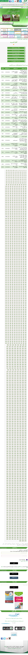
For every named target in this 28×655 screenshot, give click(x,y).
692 (19, 289)
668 (6, 284)
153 (17, 193)
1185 (20, 385)
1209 (20, 391)
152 (19, 193)
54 (20, 177)
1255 (25, 401)
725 (12, 295)
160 (23, 195)
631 (21, 279)
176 (10, 197)
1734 (7, 506)
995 (12, 343)
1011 (15, 346)
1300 (12, 410)
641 (21, 280)
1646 (7, 487)
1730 (17, 506)
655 (12, 282)
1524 (12, 460)
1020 (12, 348)
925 (12, 330)
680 (23, 287)
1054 (7, 355)
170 (23, 197)
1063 (25, 359)
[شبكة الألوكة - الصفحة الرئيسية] (22, 5)
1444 (12, 442)
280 (23, 216)
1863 (25, 537)
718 (6, 293)
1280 (23, 407)
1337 (20, 419)
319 (25, 223)
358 (6, 229)
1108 (12, 368)
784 (14, 305)
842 (19, 316)
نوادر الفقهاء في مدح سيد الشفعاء (23, 97)
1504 (23, 457)
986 (10, 341)
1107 (15, 368)
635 (12, 279)
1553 (20, 467)
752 (19, 300)
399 (25, 238)
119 (25, 188)
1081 (20, 362)
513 (17, 257)
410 (23, 239)
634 (14, 279)
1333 (10, 417)
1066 (17, 359)
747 (8, 298)
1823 (25, 528)
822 (19, 312)
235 (12, 207)
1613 (10, 480)
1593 (20, 476)
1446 (7, 442)
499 (25, 255)
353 (17, 229)
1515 (15, 458)
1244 (12, 398)
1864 (23, 537)
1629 (10, 483)
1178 (17, 384)
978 (6, 339)
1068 (12, 359)
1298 (17, 410)
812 (19, 311)
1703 (25, 501)
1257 (20, 401)
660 (23, 284)
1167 (25, 382)
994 (14, 343)
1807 (25, 524)
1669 (10, 492)
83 (11, 181)
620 (23, 277)
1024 (23, 350)
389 (25, 236)
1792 (23, 521)
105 (13, 184)
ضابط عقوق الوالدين (23, 109)
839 (25, 316)
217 (8, 204)
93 (15, 182)
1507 (15, 457)
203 (17, 202)
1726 (7, 505)
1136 (23, 375)
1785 (20, 519)
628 (6, 277)
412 (19, 239)
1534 (7, 462)
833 (17, 314)
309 (25, 222)
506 (10, 255)
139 (25, 191)
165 (12, 195)
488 (6, 252)
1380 (12, 428)
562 (19, 266)
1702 (7, 499)
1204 (12, 389)
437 (8, 243)
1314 (17, 414)
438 (6, 243)
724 (14, 295)
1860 (12, 535)
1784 (23, 519)
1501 (10, 455)
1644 (12, 487)
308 (6, 220)
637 (8, 279)
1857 (20, 535)
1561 (20, 469)
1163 (15, 380)
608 (6, 273)
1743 (25, 510)
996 (10, 343)
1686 (7, 496)
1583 (25, 474)
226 (10, 206)
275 (12, 214)
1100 (12, 366)
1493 (10, 453)
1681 (20, 496)
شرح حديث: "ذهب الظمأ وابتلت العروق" (23, 115)
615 (12, 275)
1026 (17, 350)
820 (23, 312)
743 (17, 298)
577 (8, 268)
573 (17, 268)
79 (18, 181)
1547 (15, 466)
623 (17, 277)
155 (12, 193)
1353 (20, 423)
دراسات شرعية (17, 50)
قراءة (3, 68)
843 (17, 316)
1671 (25, 494)
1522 (17, 460)
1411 (15, 435)
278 (6, 214)
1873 (20, 539)
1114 (18, 369)
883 (17, 323)
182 (19, 198)
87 (25, 182)
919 (25, 330)
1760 (23, 514)
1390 (7, 430)
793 (17, 307)
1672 (23, 494)
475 (12, 250)
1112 (23, 369)
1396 (12, 432)
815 (12, 311)
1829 (10, 528)
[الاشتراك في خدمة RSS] (24, 5)
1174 (7, 382)
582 (19, 270)
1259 (15, 401)
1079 (25, 362)
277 (8, 214)
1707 (15, 501)
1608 (23, 480)
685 (12, 287)
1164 (12, 380)
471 (21, 250)
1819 (15, 526)
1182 (7, 384)
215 (12, 204)
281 (21, 216)
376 (10, 232)
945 (12, 334)
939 (25, 334)
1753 (20, 512)
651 (21, 282)
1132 (12, 373)
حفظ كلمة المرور (22, 559)
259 (25, 213)
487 (8, 252)
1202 (17, 389)
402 (19, 238)
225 (12, 206)
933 (17, 332)
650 (23, 282)
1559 (25, 469)
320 (23, 223)
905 (12, 327)
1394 (17, 432)
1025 (20, 350)
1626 (17, 483)
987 (8, 341)
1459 (15, 446)
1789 (10, 519)
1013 (10, 346)
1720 (23, 505)
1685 (10, 496)
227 (8, 206)
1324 (12, 416)
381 (21, 234)
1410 (17, 435)
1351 (25, 423)
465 (12, 248)
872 (19, 321)
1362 (17, 425)
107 (8, 184)
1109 (10, 368)
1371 (15, 426)
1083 (15, 362)
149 (25, 193)
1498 (17, 455)
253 (17, 211)
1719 (25, 505)
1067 (15, 359)
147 (8, 191)
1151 (25, 378)
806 (10, 309)
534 (14, 261)
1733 (10, 506)
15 (25, 172)
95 (11, 182)
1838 (7, 530)
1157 (10, 378)
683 (17, 287)
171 (21, 197)
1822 (7, 526)
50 (6, 175)
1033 (20, 352)
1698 (17, 499)
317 (8, 222)
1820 (12, 526)
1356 (12, 423)
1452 (12, 444)
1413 (10, 435)
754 (14, 300)
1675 (15, 494)
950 (23, 336)
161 (21, 195)
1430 (7, 439)
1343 (25, 421)
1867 (15, 537)
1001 (20, 344)
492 (19, 254)
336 (10, 225)
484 (14, 252)
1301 (10, 410)
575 (12, 268)
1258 (17, 401)
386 (10, 234)
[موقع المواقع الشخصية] (4, 33)
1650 (17, 489)
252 (19, 211)
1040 (23, 353)
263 (17, 213)
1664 (23, 492)
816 (10, 311)
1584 (23, 474)
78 (20, 181)
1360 (23, 425)
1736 (23, 508)
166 (10, 195)
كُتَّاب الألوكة (14, 611)
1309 (10, 412)
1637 (10, 485)
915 (12, 328)
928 (6, 330)
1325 (10, 416)
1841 (20, 531)
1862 (7, 535)
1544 (23, 466)
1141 (10, 375)
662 (19, 284)
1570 (17, 471)
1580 (12, 473)
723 (17, 295)
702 (19, 291)
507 (8, 255)
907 (8, 327)
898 (6, 325)
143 (17, 191)
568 (6, 266)
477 (8, 250)
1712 (23, 503)
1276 (12, 405)
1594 (17, 476)
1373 (10, 426)
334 (14, 225)
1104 (23, 368)
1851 (15, 533)
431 (21, 243)
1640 (23, 487)
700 (23, 291)
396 (10, 236)
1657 (20, 490)
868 (6, 320)
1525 (10, 460)
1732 (12, 506)
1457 (20, 446)
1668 (12, 492)
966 (10, 337)
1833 (20, 530)
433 (17, 243)
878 (6, 321)
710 (23, 293)
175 (12, 197)
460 (23, 248)
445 (12, 245)
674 (14, 286)
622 (19, 277)
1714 (17, 503)
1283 (15, 407)
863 (17, 320)
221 (21, 206)
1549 (10, 466)
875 (12, 321)
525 (12, 259)
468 (6, 248)
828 (6, 312)
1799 (25, 523)
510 (23, 257)
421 (21, 241)
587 (8, 270)
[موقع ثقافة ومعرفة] (11, 30)
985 (12, 341)
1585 (20, 474)
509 (25, 257)
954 (14, 336)
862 (19, 320)
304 (14, 220)
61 (8, 177)
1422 (7, 437)
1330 (17, 417)
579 (25, 270)
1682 (17, 496)
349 (25, 229)
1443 (15, 442)
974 (14, 339)
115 (12, 186)
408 (6, 238)
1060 (12, 357)
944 (14, 334)
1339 (15, 419)
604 (14, 273)
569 (25, 268)
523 (17, 259)
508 (6, 255)
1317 (10, 414)
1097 (20, 366)
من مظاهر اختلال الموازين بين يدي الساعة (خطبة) (24, 100)
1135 (25, 375)
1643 (15, 487)
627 (8, 277)
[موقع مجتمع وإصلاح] (4, 30)
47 (11, 175)
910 (23, 328)
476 (10, 250)
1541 (10, 464)
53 (22, 177)
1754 (17, 512)
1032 (23, 352)
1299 (15, 410)
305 (12, 220)
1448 (23, 444)
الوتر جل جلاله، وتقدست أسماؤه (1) (23, 134)
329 (25, 225)
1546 (17, 466)
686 (10, 287)
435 (12, 243)
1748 (12, 510)
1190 (7, 385)
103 (17, 184)
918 (6, 328)
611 (21, 275)
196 (10, 200)
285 (12, 216)
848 (6, 316)
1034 (17, 352)
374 (14, 232)
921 (21, 330)
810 (23, 311)
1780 (12, 517)
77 (22, 181)
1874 (17, 539)
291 (21, 218)
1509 (10, 457)
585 (12, 270)
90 (20, 182)
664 (14, 284)
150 (23, 193)
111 (21, 186)
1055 (25, 357)
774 (14, 303)
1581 (10, 473)
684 (14, 287)
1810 (17, 524)
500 (23, 255)
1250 (17, 400)
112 (19, 186)
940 (23, 334)
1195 (15, 387)
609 (25, 275)
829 (25, 314)
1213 (10, 391)
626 (10, 277)
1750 (7, 510)
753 (17, 300)
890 (23, 325)
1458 (17, 446)
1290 (17, 409)
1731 (15, 506)
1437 (10, 441)
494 (14, 254)
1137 (20, 375)
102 (19, 184)
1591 (25, 476)
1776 (23, 517)
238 (6, 207)
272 (19, 214)
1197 (10, 387)
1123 (15, 371)
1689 (20, 498)
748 (6, 298)
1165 (10, 380)
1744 (23, 510)
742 (19, 298)
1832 (23, 530)
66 (20, 179)
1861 (10, 535)
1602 (17, 478)
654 (14, 282)
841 (21, 316)
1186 (17, 385)
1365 (10, 425)
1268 (12, 403)
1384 (23, 430)
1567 (25, 471)
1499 (15, 455)
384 (14, 234)
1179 (15, 384)
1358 (7, 423)
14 (6, 170)
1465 (20, 448)
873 (17, 321)
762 (19, 302)
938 (6, 332)
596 (10, 271)
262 (19, 213)
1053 (10, 355)
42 (20, 175)
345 (12, 227)
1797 (10, 521)
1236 (12, 396)
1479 (25, 451)
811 (21, 311)
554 (14, 264)
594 (14, 271)
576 (10, 268)
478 (6, 250)
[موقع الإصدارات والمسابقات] (11, 36)
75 (25, 181)
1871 (25, 539)
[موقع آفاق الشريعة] (17, 30)
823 (17, 312)
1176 (23, 384)
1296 (23, 410)
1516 (12, 458)
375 (12, 232)
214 (14, 204)
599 (25, 273)
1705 (20, 501)
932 (19, 332)
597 (8, 271)
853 (17, 318)
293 (17, 218)
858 (6, 318)
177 (8, 197)
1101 (10, 366)
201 (21, 202)
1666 (17, 492)
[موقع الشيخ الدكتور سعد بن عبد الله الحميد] (14, 11)
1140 (12, 375)
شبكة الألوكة (25, 39)
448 (6, 245)
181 (21, 198)
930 (23, 332)
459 (25, 248)
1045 (10, 353)
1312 (23, 414)
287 (8, 216)
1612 (12, 480)
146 (10, 191)
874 (14, 321)
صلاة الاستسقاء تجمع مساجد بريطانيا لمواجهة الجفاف (14, 620)
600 (23, 273)
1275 (15, 405)
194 (14, 200)
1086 (7, 362)
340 (23, 227)
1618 (17, 482)
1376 (23, 428)
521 (21, 259)
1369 (20, 426)
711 (21, 293)
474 (14, 250)
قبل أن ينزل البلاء (23, 95)
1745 (20, 510)
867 (8, 320)
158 (6, 193)
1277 (10, 405)
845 (12, 316)
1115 (15, 369)
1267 (15, 403)
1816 (23, 526)
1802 (17, 523)
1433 (20, 441)
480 (23, 252)
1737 (20, 508)
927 (8, 330)
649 (25, 282)
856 (10, 318)
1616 (23, 482)
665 (12, 284)
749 (25, 300)
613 (17, 275)
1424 (23, 439)
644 (14, 280)
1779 (15, 517)
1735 (25, 508)
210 (23, 204)
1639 (25, 487)
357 (8, 229)
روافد (17, 58)
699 (25, 291)
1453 (10, 444)
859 (25, 320)
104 (15, 184)
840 (23, 316)
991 (21, 343)
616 (10, 275)
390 (23, 236)
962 (19, 337)
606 (10, 273)
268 (6, 213)
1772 (12, 515)
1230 (7, 394)
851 (21, 318)
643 (17, 280)
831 (21, 314)
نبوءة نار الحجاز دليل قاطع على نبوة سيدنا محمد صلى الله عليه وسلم (23, 140)
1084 (12, 362)
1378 (17, 428)
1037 (10, 352)
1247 (25, 400)
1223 (25, 394)
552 (19, 264)
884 (14, 323)
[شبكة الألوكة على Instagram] (18, 1)
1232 (23, 396)
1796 (12, 521)
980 (23, 341)
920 (23, 330)
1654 (7, 489)
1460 (12, 446)
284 (14, 216)
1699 (15, 499)
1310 (7, 412)
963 (17, 337)
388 (6, 234)
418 (6, 239)
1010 (17, 346)
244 (14, 209)
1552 (23, 467)
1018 (17, 348)
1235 (15, 396)
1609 (20, 480)
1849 (20, 533)
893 (17, 325)
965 (12, 337)
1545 (20, 466)
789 (25, 307)
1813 (10, 524)
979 (25, 341)
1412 (12, 435)
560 (23, 266)
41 (22, 175)
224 (14, 206)
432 (19, 243)
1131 (15, 373)
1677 (10, 494)
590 (23, 271)
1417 (20, 437)
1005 (10, 344)
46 (13, 175)
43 (18, 175)
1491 (15, 453)
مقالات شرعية (17, 47)
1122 (18, 371)
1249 (20, 400)
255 (12, 211)
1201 (20, 389)
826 (10, 312)
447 (8, 245)
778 (6, 303)
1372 (12, 426)
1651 (15, 489)
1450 (17, 444)
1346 (17, 421)
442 (19, 245)
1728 (23, 506)
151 (21, 193)
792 (19, 307)
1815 (25, 526)
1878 (7, 539)
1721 (20, 505)
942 (19, 334)
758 (6, 300)
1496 (23, 455)
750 (23, 300)
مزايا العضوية (19, 566)
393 (17, 236)
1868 (12, 537)
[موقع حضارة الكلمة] (24, 33)
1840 (23, 531)
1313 (20, 414)
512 (19, 257)
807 (8, 309)
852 (19, 318)
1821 (10, 526)
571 (21, 268)
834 (14, 314)
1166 (7, 380)
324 (14, 223)
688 (6, 287)
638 (6, 279)
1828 (12, 528)
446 (10, 245)
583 (17, 270)
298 (6, 218)
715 (12, 293)
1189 (10, 385)
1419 (15, 437)
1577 (20, 473)
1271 (25, 405)
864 (14, 320)
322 (19, 223)
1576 (23, 473)
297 (8, 218)
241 (21, 209)
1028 (12, 350)
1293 (10, 409)
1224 (23, 394)
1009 (20, 346)
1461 (10, 446)
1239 (25, 398)
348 (6, 227)
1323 (15, 416)
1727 (25, 506)
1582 (7, 473)
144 (14, 191)
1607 (25, 480)
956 (10, 336)
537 (8, 261)
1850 (17, 533)
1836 (12, 530)
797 (8, 307)
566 (10, 266)
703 (17, 291)
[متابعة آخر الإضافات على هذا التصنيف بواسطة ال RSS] (13, 44)
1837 (10, 530)
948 (6, 334)
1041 (20, 353)
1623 (25, 483)
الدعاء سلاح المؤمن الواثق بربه (23, 145)
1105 (20, 368)
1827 (15, 528)
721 (21, 295)
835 (12, 314)
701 (21, 291)
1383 (25, 430)
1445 (10, 442)
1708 (12, 501)
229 (25, 207)
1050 (17, 355)
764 (14, 302)
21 (15, 172)
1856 (23, 535)
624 (14, 277)
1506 (17, 457)
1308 (12, 412)
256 (10, 211)
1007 (25, 346)
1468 (12, 448)
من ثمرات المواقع (16, 61)
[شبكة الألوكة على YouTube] (15, 1)
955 (12, 336)
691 (21, 289)
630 (23, 279)
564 (14, 266)
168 (6, 195)
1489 (20, 453)
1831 (25, 530)
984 (14, 341)
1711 (25, 503)
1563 (15, 469)
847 (8, 316)
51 (25, 177)
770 (23, 303)
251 (21, 211)
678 (6, 286)
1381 (10, 428)
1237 (10, 396)
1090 (17, 364)
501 (21, 255)
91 (18, 182)
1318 (7, 414)
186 (10, 198)
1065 (20, 359)
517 (8, 257)
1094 (7, 364)
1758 (7, 512)
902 (19, 327)
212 (19, 204)
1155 (15, 378)
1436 (12, 441)
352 (19, 229)
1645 (10, 487)
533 (17, 261)
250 (23, 211)
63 (25, 179)
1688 (23, 498)
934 (14, 332)
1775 (25, 517)
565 (12, 266)
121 (21, 188)
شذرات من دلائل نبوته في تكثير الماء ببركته (23, 87)
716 (10, 293)
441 (21, 245)
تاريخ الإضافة (7, 68)
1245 (10, 398)
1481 (20, 451)
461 (21, 248)
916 (10, 328)
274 (14, 214)
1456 (23, 446)
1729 (20, 506)
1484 (12, 451)
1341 (10, 419)
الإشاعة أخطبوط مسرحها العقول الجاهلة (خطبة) (22, 161)
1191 (25, 387)
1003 (15, 344)
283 (17, 216)
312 (19, 222)
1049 (20, 355)
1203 (15, 389)
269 (25, 214)
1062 (7, 357)
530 (23, 261)
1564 (12, 469)
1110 (7, 368)
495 (12, 254)
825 (12, 312)
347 (8, 227)
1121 (20, 371)
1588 (12, 474)
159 (25, 195)
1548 (12, 466)
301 (21, 220)
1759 (25, 514)
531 (21, 261)
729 (25, 296)
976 (10, 339)
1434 (17, 441)
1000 (23, 344)
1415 (25, 437)
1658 (17, 490)
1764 (12, 514)
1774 (7, 515)
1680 (23, 496)
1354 (17, 423)
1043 (15, 353)
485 (12, 252)
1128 (23, 373)
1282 (17, 407)
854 (14, 318)
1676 (12, 494)
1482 (17, 451)
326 (10, 223)
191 (21, 200)
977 (8, 339)
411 (21, 239)
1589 (10, 474)
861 (21, 320)
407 (8, 238)
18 (20, 172)
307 (8, 220)
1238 (7, 396)
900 (23, 327)
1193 (20, 387)
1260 (12, 401)
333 (17, 225)
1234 (17, 396)
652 (19, 282)
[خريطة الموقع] (26, 5)
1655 (25, 490)
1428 (12, 439)
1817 (20, 526)
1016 (23, 348)
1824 (23, 528)
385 (12, 234)
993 (17, 343)
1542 (7, 464)
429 (25, 243)
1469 (10, 448)
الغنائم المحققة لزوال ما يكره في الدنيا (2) (23, 76)
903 (17, 327)
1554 (17, 467)
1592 (23, 476)
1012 (12, 346)
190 (23, 200)
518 (6, 257)
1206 (7, 389)
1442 (17, 442)
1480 (23, 451)
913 (17, 328)
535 (12, 261)
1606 (7, 478)
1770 (17, 515)
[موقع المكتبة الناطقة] (17, 36)
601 (21, 273)
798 (6, 307)
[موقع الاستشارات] (17, 33)
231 (21, 207)
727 (8, 295)
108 (6, 184)
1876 (12, 539)
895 (12, 325)
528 (6, 259)
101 (21, 184)
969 (25, 339)
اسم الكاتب (15, 68)
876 (10, 321)
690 (23, 289)
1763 (15, 514)
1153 (20, 378)
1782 (7, 517)
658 (6, 282)
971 (21, 339)
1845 (10, 531)
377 (8, 232)
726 (10, 295)
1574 (7, 471)
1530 (17, 462)
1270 (7, 403)
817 (8, 311)
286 (10, 216)
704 (14, 291)
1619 (15, 482)
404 (14, 238)
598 (6, 271)
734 (14, 296)
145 (12, 191)
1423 (25, 439)
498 (6, 254)
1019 (15, 348)
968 (6, 337)
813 (17, 311)
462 (19, 248)
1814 (7, 524)
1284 (12, 407)
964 (14, 337)
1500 (12, 455)
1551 (25, 467)
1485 (10, 451)
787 (8, 305)
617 (8, 275)
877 (8, 321)
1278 (7, 405)
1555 (15, 467)
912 (19, 328)
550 (23, 264)
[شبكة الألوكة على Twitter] (13, 1)
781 (21, 305)
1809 (20, 524)
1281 (20, 407)
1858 (17, 535)
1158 (7, 378)
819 (25, 312)
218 (6, 204)
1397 (10, 432)
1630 (7, 483)
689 (25, 289)
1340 (12, 419)
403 (17, 238)
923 (17, 330)
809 (25, 311)
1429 (10, 439)
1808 (23, 524)
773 (17, 303)
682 (19, 287)
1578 (17, 473)
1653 (10, 489)
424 (14, 241)
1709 (10, 501)
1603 (15, 478)
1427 (15, 439)
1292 (12, 409)
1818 (17, 526)
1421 (10, 437)
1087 (25, 364)
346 (10, 227)
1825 (20, 528)
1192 (23, 387)
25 (8, 172)
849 (25, 318)
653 (17, 282)
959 (25, 337)
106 (10, 184)
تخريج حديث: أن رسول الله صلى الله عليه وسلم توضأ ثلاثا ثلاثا (22, 148)
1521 (20, 460)
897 (8, 325)
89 (22, 182)
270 (23, 214)
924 (14, 330)
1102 (7, 366)
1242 (17, 398)
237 (8, 207)
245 (12, 209)
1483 (15, 451)
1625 (20, 483)
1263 (25, 403)
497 (8, 254)
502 (19, 255)
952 (19, 336)
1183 (25, 385)
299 (25, 220)
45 (15, 175)
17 (22, 172)
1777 (20, 517)
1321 (20, 416)
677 (8, 286)
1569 (20, 471)
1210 (17, 391)
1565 (10, 469)
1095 (25, 366)
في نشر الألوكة (14, 577)
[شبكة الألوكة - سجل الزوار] (17, 5)
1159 (25, 380)
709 (25, 293)
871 (21, 321)
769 (25, 303)
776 (10, 303)
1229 (10, 394)
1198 (7, 387)
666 (10, 284)
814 (14, 311)
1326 (7, 416)
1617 (20, 482)
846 (10, 316)
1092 (12, 364)
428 (6, 241)
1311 (25, 414)
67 (18, 179)
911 (21, 328)
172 (19, 197)
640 (23, 280)
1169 (20, 382)
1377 (20, 428)
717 (8, 293)
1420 (12, 437)
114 (14, 186)
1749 (10, 510)
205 (12, 202)
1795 (15, 521)
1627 (15, 483)
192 (19, 200)
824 (14, 312)
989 (25, 343)
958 (6, 336)
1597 (10, 476)
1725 (10, 505)
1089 (20, 364)
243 (17, 209)
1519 (25, 460)
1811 (15, 524)
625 (12, 277)
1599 (25, 478)
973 (17, 339)
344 (14, 227)
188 (6, 198)
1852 (12, 533)
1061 (10, 357)
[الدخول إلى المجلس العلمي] (19, 26)
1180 (12, 384)
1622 (7, 482)
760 (23, 302)
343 (17, 227)
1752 (23, 512)
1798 (7, 521)
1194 (17, 387)
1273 (20, 405)
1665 (20, 492)
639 (25, 280)
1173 (10, 382)
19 (18, 172)
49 (8, 175)
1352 (23, 423)
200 (23, 202)
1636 (12, 485)
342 (19, 227)
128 (6, 188)
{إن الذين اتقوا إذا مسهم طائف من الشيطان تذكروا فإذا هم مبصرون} (23, 72)
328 (6, 223)
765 (12, 302)
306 (10, 220)
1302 (7, 410)
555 (12, 264)
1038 (7, 352)
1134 (7, 373)
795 (12, 307)
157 (8, 193)
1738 (17, 508)
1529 (20, 462)
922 (19, 330)
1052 (12, 355)
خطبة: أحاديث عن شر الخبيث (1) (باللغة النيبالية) (23, 152)
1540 (12, 464)
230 (23, 207)
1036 (12, 352)
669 (25, 286)
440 (23, 245)
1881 (20, 540)
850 (23, 318)
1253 (10, 400)
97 (8, 182)
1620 (12, 482)
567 (8, 266)
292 (19, 218)
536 (10, 261)
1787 (15, 519)
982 (19, 341)
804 (14, 309)
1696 (23, 499)
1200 (23, 389)
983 (17, 341)
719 (25, 295)
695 (12, 289)
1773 (10, 515)
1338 (17, 419)
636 (10, 279)
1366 (7, 425)
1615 (25, 482)
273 (17, 214)
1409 (20, 435)
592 (19, 271)
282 (19, 216)
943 (17, 334)
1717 (10, 503)
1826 (17, 528)
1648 (23, 489)
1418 (17, 437)
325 (12, 223)
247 (8, 209)
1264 (23, 403)
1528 (23, 462)
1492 (12, 453)
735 (12, 296)
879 (25, 323)
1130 (17, 373)
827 (8, 312)
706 (10, 291)
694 (14, 289)
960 (23, 337)
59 (11, 177)
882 (19, 323)
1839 (25, 531)
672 (19, 286)
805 (12, 309)
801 (21, 309)
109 (25, 186)
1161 (20, 380)
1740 (12, 508)
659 (25, 284)
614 (14, 275)
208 (6, 202)
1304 (23, 412)
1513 (20, 458)
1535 (25, 464)
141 (21, 191)
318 (6, 222)
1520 (23, 460)
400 (23, 238)
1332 (12, 417)
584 (14, 270)
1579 (15, 473)
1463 (25, 448)
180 (23, 198)
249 (25, 211)
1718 (7, 503)
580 (23, 270)
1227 (15, 394)
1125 (10, 371)
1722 (17, 505)
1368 (23, 426)
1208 (23, 391)
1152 (23, 378)
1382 (7, 428)
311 (21, 222)
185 (12, 198)
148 (6, 191)
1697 (20, 499)
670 (23, 286)
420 (23, 241)
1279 (25, 407)
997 (8, 343)
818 (6, 311)
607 (8, 273)
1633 (20, 485)
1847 (25, 533)
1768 (23, 515)
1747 (15, 510)
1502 (7, 455)
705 (12, 291)
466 (10, 248)
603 (17, 273)
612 (19, 275)
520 (23, 259)
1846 (7, 531)
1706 (17, 501)
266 (10, 213)
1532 (12, 462)
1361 (20, 425)
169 (25, 197)
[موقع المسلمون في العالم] (11, 33)
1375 (25, 428)
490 (23, 254)
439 (25, 245)
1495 (25, 455)
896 (10, 325)
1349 (10, 421)
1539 (15, 464)
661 (21, 284)
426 (10, 241)
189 (25, 200)
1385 (20, 430)
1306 (17, 412)
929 (25, 332)
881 (21, 323)
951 (21, 336)
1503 (25, 457)
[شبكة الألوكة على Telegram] (20, 1)
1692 (12, 498)
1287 (25, 409)
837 (8, 314)
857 (8, 318)
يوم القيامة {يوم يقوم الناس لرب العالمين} (23, 104)
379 (25, 234)
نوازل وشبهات (17, 53)
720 (23, 295)
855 (12, 318)
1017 (20, 348)
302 (19, 220)
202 (19, 202)
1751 (25, 512)
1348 (12, 421)
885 (12, 323)
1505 (20, 457)
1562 (17, 469)
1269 (10, 403)
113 (17, 186)
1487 (25, 453)
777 (8, 303)
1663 (25, 492)
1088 (23, 364)
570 (23, 268)
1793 (20, 521)
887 (8, 323)
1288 (23, 409)
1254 (7, 400)
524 (14, 259)
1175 (25, 384)
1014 (7, 346)
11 (11, 170)
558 (6, 264)
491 (21, 254)
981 (21, 341)
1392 (23, 432)
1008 (23, 346)
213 (17, 204)
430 (23, 243)
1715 (15, 503)
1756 (12, 512)
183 (17, 198)
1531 (15, 462)
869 (25, 321)
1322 (17, 416)
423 (17, 241)
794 (14, 307)
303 (17, 220)
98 (6, 182)
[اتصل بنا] (3, 5)
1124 (12, 371)
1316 (12, 414)
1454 (7, 444)
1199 (25, 389)
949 (25, 336)
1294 (7, 409)
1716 (12, 503)
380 (23, 234)
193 (17, 200)
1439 (25, 442)
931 (21, 332)
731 (21, 296)
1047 (25, 355)
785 (12, 305)
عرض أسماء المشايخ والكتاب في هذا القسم (18, 65)
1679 (25, 496)
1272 (23, 405)
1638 (7, 485)
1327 (25, 417)
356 (10, 229)
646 (10, 280)
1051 (15, 355)
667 (8, 284)
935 (12, 332)
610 (23, 275)
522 (19, 259)
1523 (15, 460)
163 (17, 195)
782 (19, 305)
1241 (20, 398)
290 (23, 218)
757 (8, 300)
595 (12, 271)
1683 (15, 496)
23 (11, 172)
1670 (7, 492)
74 (6, 179)
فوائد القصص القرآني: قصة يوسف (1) (23, 107)
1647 (25, 489)
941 (21, 334)
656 (10, 282)
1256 (23, 401)
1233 (20, 396)
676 (10, 286)
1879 (25, 540)
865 (12, 320)
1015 (25, 348)
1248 (23, 400)
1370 (17, 426)
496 (10, 254)
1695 (25, 499)
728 (6, 295)
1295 (25, 410)
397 (8, 236)
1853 (10, 533)
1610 (17, 480)
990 (23, 343)
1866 (17, 537)
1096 (23, 366)
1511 (25, 458)
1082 (17, 362)
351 (21, 229)
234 (14, 207)
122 (19, 188)
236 (10, 207)
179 (25, 198)
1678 (7, 494)
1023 (25, 350)
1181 (10, 384)
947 (8, 334)
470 (23, 250)
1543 (25, 466)
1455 (25, 446)
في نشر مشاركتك (14, 573)
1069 (10, 359)
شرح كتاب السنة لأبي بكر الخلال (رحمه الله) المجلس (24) (23, 80)
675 (12, 286)
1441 (20, 442)
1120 (23, 371)
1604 (12, 478)
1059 (15, 357)
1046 (7, 353)
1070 (7, 359)
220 (23, 206)
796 (10, 307)
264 (14, 213)
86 (6, 181)
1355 (15, 423)
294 (14, 218)
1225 (20, 394)
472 (19, 250)
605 (12, 273)
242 (19, 209)
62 (6, 177)
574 (14, 268)
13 (8, 170)
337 (8, 225)
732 (19, 296)
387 (8, 234)
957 (8, 336)
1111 (25, 369)
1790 (7, 519)
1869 (10, 537)
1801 (20, 523)
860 (23, 320)
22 (13, 172)
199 (25, 202)
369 (25, 232)
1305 (20, 412)
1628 (12, 483)
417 (8, 239)
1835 (15, 530)
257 (8, 211)
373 (17, 232)
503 (17, 255)
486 (10, 252)
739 (25, 298)
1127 (25, 373)
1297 (20, 410)
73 (8, 179)
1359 (25, 425)
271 (21, 214)
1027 (15, 350)
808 (6, 309)
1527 (25, 462)
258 (6, 211)
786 (10, 305)
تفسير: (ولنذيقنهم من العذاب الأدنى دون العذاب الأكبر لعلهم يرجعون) (23, 157)
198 (6, 200)
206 (10, 202)
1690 (17, 498)
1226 (17, 394)
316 (10, 222)
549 (25, 264)
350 (23, 229)
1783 (25, 519)
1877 (10, 539)
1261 (10, 401)
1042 (17, 353)
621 (21, 277)
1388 (12, 430)
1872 (23, 539)
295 (12, 218)
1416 (23, 437)
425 (12, 241)
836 (10, 314)
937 (8, 332)
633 (17, 279)
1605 (10, 478)
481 (21, 252)
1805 (10, 523)
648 (6, 280)
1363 (15, 425)
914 (14, 328)
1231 (25, 396)
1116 (13, 369)
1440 (23, 442)
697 (8, 289)
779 (25, 305)
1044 (12, 353)
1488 (23, 453)
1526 (7, 460)
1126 (7, 371)
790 (23, 307)
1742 (7, 508)
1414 (7, 435)
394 (14, 236)
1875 (15, 539)
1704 (23, 501)
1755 (15, 512)
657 (8, 282)
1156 (12, 378)
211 (21, 204)
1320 (23, 416)
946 (10, 334)
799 (25, 309)
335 (12, 225)
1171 (15, 382)
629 (25, 279)
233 (17, 207)
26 (6, 172)
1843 (15, 531)
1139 (15, 375)
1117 (10, 369)
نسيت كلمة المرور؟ (24, 560)
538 (6, 261)
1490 (17, 453)
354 (14, 229)
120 (23, 188)
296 (10, 218)
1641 (20, 487)
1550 (7, 466)
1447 (25, 444)
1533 (10, 462)
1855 (25, 535)
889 (25, 325)
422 (19, 241)
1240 (23, 398)
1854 (7, 533)
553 (17, 264)
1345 (20, 421)
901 (21, 327)
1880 (23, 540)
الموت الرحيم (24, 136)
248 (6, 209)
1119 (25, 371)
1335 (25, 419)
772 (19, 303)
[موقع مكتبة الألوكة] (24, 36)
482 (19, 252)
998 (6, 343)
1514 (17, 458)
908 (6, 327)
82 (13, 181)
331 (21, 225)
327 (8, 223)
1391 (25, 432)
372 (19, 232)
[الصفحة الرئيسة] (27, 5)
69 (15, 179)
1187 (15, 385)
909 (25, 328)
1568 (23, 471)
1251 (15, 400)
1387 (15, 430)
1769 (20, 515)
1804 (12, 523)
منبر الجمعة (17, 55)
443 (17, 245)
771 (21, 303)
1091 (15, 364)
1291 (15, 409)
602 (19, 273)
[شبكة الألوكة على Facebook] (10, 1)
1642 (17, 487)
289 (25, 218)
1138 (17, 375)
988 (6, 341)
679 (25, 287)
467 (8, 248)
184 (14, 198)
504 (14, 255)
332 (19, 225)
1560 (23, 469)
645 (12, 280)
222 (19, 206)
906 (10, 327)
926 (10, 330)
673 (17, 286)
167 (8, 195)
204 (14, 202)
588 (6, 270)
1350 (7, 421)
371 (21, 232)
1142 (7, 375)
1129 (20, 373)
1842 (17, 531)
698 (6, 289)
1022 (7, 348)
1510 (7, 457)
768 (6, 302)
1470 (7, 448)
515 (12, 257)
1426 (17, 439)
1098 (17, 366)
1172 (12, 382)
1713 (20, 503)
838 (6, 314)
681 (21, 287)
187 (8, 198)
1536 (23, 464)
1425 (20, 439)
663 (17, 284)
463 (17, 248)
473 (17, 250)
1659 (15, 490)
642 (19, 280)
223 (17, 206)
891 (21, 325)
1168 (23, 382)
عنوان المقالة (24, 68)
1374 (7, 426)
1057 (20, 357)
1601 (20, 478)
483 (17, 252)
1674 (17, 494)
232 (19, 207)
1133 (10, 373)
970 (23, 339)
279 (25, 216)
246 (10, 209)
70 (13, 179)
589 (25, 271)
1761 (20, 514)
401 (21, 238)
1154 (17, 378)
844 (14, 316)
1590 (7, 474)
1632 (23, 485)
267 (8, 213)
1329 (20, 417)
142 (19, 191)
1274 (17, 405)
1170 (17, 382)
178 (6, 197)
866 (10, 320)
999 (25, 344)
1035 (15, 352)
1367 (25, 426)
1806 (7, 523)
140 (23, 191)
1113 (20, 369)
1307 (15, 412)
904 (14, 327)
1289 (20, 409)
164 (14, 195)
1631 (25, 485)
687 (8, 287)
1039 (25, 353)
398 (6, 236)
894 (14, 325)
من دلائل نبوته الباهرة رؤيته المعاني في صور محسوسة (23, 130)
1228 (12, 394)
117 (8, 186)
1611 (15, 480)
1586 (17, 474)
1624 (23, 483)
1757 (10, 512)
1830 (7, 528)
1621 (10, 482)
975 (12, 339)
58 (13, 177)
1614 (7, 480)
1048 (23, 355)
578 (6, 268)
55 (18, 177)
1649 (20, 489)
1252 (12, 400)
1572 (12, 471)
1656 (23, 490)
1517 (10, 458)
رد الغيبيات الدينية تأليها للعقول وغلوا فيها (22, 121)
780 (23, 305)
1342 (7, 419)
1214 (7, 391)
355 (12, 229)
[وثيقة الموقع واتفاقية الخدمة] (10, 5)
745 (12, 298)
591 (21, 271)
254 (14, 211)
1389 (10, 430)
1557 (10, 467)
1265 (20, 403)
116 (10, 186)
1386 (17, 430)
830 (23, 314)
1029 (10, 350)
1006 (8, 344)
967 (8, 337)
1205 (10, 389)
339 (25, 227)
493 (17, 254)
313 (17, 222)
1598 (7, 476)
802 (19, 309)
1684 (12, 496)
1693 (10, 498)
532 (19, 261)
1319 (25, 416)
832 (19, 314)
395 (12, 236)
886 (10, 323)
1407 (25, 435)
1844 (12, 531)
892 (19, 325)
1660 (12, 490)
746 (10, 298)
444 (14, 245)
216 (10, 204)
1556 (12, 467)
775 (12, 303)
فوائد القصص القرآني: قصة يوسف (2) (23, 93)
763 (17, 302)
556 (10, 264)
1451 (15, 444)
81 (15, 181)
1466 (17, 448)
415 (12, 239)
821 (21, 312)
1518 (7, 458)
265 (12, 213)
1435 (15, 441)
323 (17, 223)
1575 (25, 473)
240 (23, 209)
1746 (17, 510)
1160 (23, 380)
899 (25, 327)
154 (14, 193)
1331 (15, 417)
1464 (23, 448)
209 (25, 204)
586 (10, 270)
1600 (23, 478)
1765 (10, 514)
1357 (10, 423)
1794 (17, 521)
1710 (7, 501)
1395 (15, 432)
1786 (17, 519)
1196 (12, 387)
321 (21, 223)
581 (21, 270)
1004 (13, 344)
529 (25, 261)
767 (8, 302)
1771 (15, 515)
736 (10, 296)
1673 (20, 494)
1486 (7, 451)
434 (14, 243)
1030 (7, 350)
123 (17, 188)
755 (12, 300)
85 (8, 181)
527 (8, 259)
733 (17, 296)
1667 (15, 492)
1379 (15, 428)
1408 (23, 435)
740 (23, 298)
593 (17, 271)
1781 (10, 517)
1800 (23, 523)
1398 (7, 432)
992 (19, 343)
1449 (20, 444)
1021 (10, 348)
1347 (15, 421)
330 (23, 225)
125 (12, 188)
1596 (12, 476)
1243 (15, 398)
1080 (23, 362)
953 (17, 336)
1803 (15, 523)
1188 (12, 385)
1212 (12, 391)
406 (10, 238)
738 (6, 296)
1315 (15, 414)
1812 (12, 524)
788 (6, 305)
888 (6, 323)
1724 (12, 505)
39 (25, 175)
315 (12, 222)
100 (23, 184)
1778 (17, 517)
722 (19, 295)
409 (25, 239)
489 (25, 254)
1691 (15, 498)
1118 (8, 369)
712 (19, 293)
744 (14, 298)
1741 (10, 508)
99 (25, 184)
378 (6, 232)
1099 (15, 366)
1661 (10, 490)
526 (10, 259)
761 (21, 302)
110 (23, 186)
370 (23, 232)
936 (10, 332)
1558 (7, 467)
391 (21, 236)
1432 (23, 441)
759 (25, 302)
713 (17, 293)
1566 (7, 469)
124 (14, 188)
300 (23, 220)
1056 (23, 357)
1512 (23, 458)
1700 (12, 499)
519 (25, 259)
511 (21, 257)
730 (23, 296)
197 (8, 200)
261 (21, 213)
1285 (10, 407)
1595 (15, 476)
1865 (20, 537)
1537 (20, 464)
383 (17, 234)
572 (19, 268)
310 (23, 222)
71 (11, 179)
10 (13, 170)
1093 (10, 364)
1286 (7, 407)
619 (25, 277)
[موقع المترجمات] (4, 36)
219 (25, 206)
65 (22, 179)
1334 (7, 417)
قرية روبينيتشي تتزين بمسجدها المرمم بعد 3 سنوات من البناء (14, 617)
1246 (7, 398)
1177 (20, 384)
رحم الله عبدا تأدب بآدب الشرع (23, 127)
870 (23, 321)
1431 (25, 441)
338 (6, 225)
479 (25, 252)
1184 (23, 385)
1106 (17, 368)
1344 (23, 421)
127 (8, 188)
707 (8, 291)
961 (21, 337)
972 (19, 339)
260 (23, 213)
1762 (17, 514)
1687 (25, 498)
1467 (15, 448)
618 (6, 275)
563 (17, 266)
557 (8, 264)
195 (12, 200)
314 (14, 222)
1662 (7, 490)
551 (21, 264)
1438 (7, 441)
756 (10, 300)
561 (21, 266)
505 (12, 255)
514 (14, 257)
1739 (15, 508)
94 (13, 182)
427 (8, 241)
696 (10, 289)
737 (8, 296)
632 (19, 279)
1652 (12, 489)
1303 (25, 412)
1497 (20, 455)
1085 (10, 362)
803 (17, 309)
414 (14, 239)
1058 (17, 357)
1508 (12, 457)
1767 (25, 515)
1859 (15, 535)
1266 (17, 403)
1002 (18, 344)
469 (25, 250)
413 (17, 239)
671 (21, 286)
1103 (25, 368)
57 (15, 177)
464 (14, 248)
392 (19, 236)
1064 (23, 359)
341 (21, 227)
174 (14, 197)
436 (10, 243)
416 (10, 239)
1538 (17, 464)
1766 (7, 514)
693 (17, 289)
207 (8, 202)
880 (23, 323)
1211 (15, 391)
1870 (7, 537)
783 (17, 305)
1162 (17, 380)
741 (21, 298)
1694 (7, 498)
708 (6, 291)
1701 (10, 499)
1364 (12, 425)
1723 (15, 505)
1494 (7, 453)
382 (19, 234)
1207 (25, 391)
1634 (17, 485)
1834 (17, 530)
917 (8, 328)
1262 (7, 401)
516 (10, 257)
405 (12, 238)
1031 (25, 352)
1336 (23, 419)
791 (21, 307)
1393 (20, 432)
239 (25, 209)
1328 (23, 417)
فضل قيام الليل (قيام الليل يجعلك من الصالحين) (23, 123)
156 (10, 193)
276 (10, 214)
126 (10, 188)
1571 (15, 471)
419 (25, 241)
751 (21, 300)
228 (6, 206)
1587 (15, 474)
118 (6, 186)
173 (17, 197)
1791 (25, 521)
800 (23, 309)
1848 (23, 533)
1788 (12, 519)
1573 (10, 471)
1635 (15, 485)
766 (10, 302)
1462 (7, 446)
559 (25, 266)
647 (8, 280)
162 (19, 195)
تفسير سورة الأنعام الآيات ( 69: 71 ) (23, 84)
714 (14, 293)
